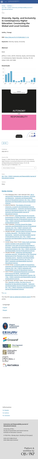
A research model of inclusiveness (24, 265)
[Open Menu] (2, 2)
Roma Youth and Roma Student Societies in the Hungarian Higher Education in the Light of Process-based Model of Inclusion (20, 244)
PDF (5, 143)
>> (5, 293)
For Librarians (6, 415)
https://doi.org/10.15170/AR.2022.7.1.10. (17, 37)
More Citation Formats (9, 168)
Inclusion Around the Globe (23, 224)
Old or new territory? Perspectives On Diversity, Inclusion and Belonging (20, 196)
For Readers (6, 410)
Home (3, 6)
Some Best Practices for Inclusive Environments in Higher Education (19, 216)
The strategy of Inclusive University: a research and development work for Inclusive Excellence (19, 206)
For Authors (6, 413)
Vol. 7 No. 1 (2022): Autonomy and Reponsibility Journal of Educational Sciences (17, 8)
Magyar (5, 310)
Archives (9, 6)
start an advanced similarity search (20, 297)
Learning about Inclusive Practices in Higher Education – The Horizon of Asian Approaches (20, 233)
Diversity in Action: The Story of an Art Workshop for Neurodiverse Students (18, 283)
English (5, 307)
